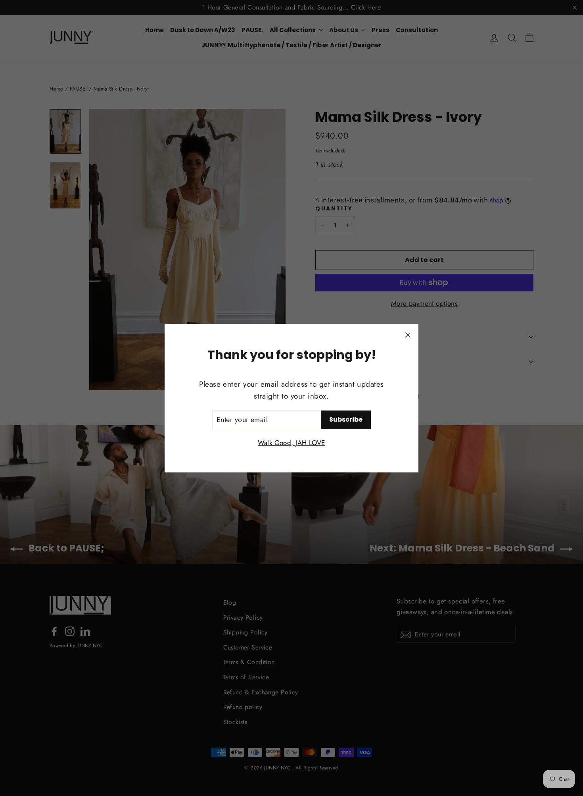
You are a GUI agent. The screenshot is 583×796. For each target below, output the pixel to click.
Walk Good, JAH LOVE (291, 442)
